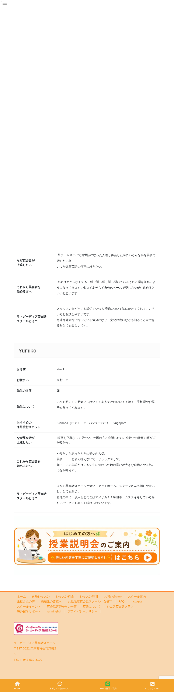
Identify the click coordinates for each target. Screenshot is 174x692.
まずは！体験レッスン (59, 688)
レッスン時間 (89, 596)
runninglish (54, 611)
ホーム (21, 596)
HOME (17, 688)
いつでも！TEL (152, 688)
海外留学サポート (29, 611)
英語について (92, 606)
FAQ (122, 601)
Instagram (137, 601)
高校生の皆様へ (51, 601)
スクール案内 (137, 596)
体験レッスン (41, 596)
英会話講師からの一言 (62, 606)
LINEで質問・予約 (107, 688)
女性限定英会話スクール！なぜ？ (90, 601)
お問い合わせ (113, 596)
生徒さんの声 (26, 601)
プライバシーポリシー (82, 611)
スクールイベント (29, 606)
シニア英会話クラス (120, 606)
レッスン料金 (65, 596)
